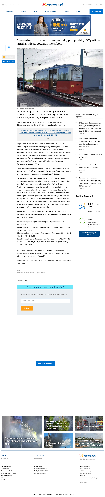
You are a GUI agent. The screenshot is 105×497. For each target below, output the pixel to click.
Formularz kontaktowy (40, 473)
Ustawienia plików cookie (8, 473)
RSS (2, 477)
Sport (35, 11)
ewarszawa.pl (50, 494)
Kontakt (98, 11)
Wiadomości (9, 11)
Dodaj (26, 308)
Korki (66, 11)
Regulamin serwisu (6, 475)
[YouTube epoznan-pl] (17, 4)
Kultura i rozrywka (51, 11)
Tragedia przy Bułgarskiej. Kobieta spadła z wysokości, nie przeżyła (90, 167)
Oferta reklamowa (6, 466)
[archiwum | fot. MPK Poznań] (45, 78)
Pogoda (23, 11)
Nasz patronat (5, 468)
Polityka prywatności (7, 471)
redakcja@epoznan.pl (40, 468)
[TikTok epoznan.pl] (10, 4)
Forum (78, 11)
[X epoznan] (14, 4)
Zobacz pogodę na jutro (89, 234)
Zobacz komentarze (45, 364)
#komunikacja (24, 280)
